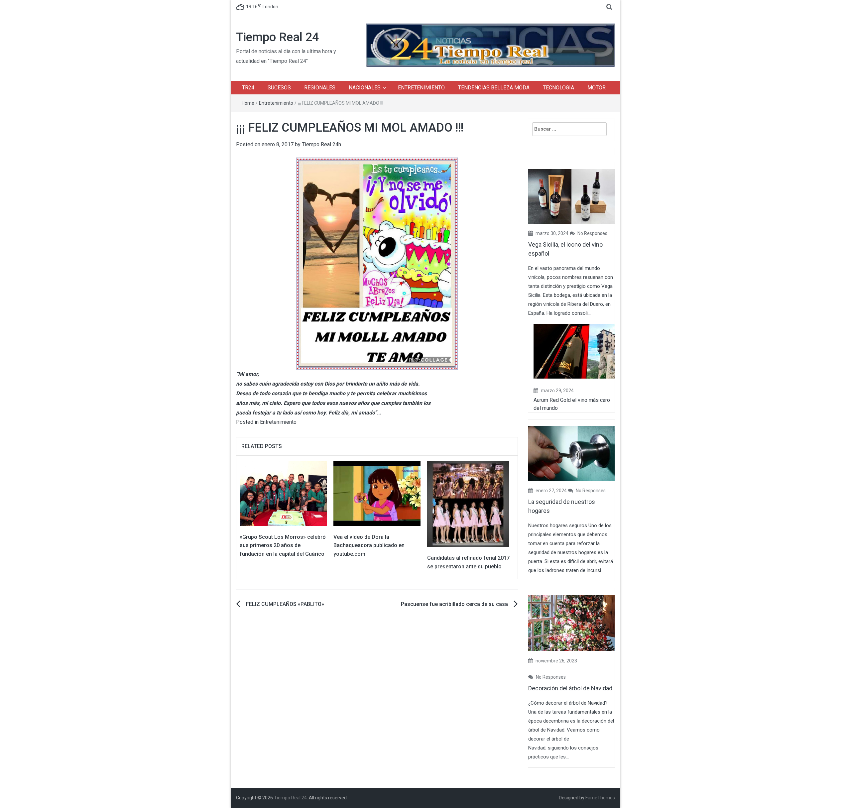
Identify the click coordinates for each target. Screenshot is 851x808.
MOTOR (596, 87)
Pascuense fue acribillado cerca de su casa (454, 604)
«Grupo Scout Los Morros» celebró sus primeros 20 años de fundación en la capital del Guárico (283, 545)
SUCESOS (279, 87)
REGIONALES (319, 87)
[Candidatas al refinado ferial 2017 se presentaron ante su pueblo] (468, 503)
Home (248, 103)
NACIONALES (365, 87)
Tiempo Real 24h (321, 144)
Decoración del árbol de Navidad (570, 688)
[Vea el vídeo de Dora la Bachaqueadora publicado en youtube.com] (377, 493)
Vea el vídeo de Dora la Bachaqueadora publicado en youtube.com (369, 545)
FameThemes (600, 797)
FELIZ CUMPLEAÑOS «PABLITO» (285, 604)
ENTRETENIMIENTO (421, 87)
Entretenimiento (276, 103)
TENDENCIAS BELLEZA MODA (494, 87)
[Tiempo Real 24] (490, 45)
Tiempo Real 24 (277, 37)
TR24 (248, 87)
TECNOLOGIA (558, 87)
